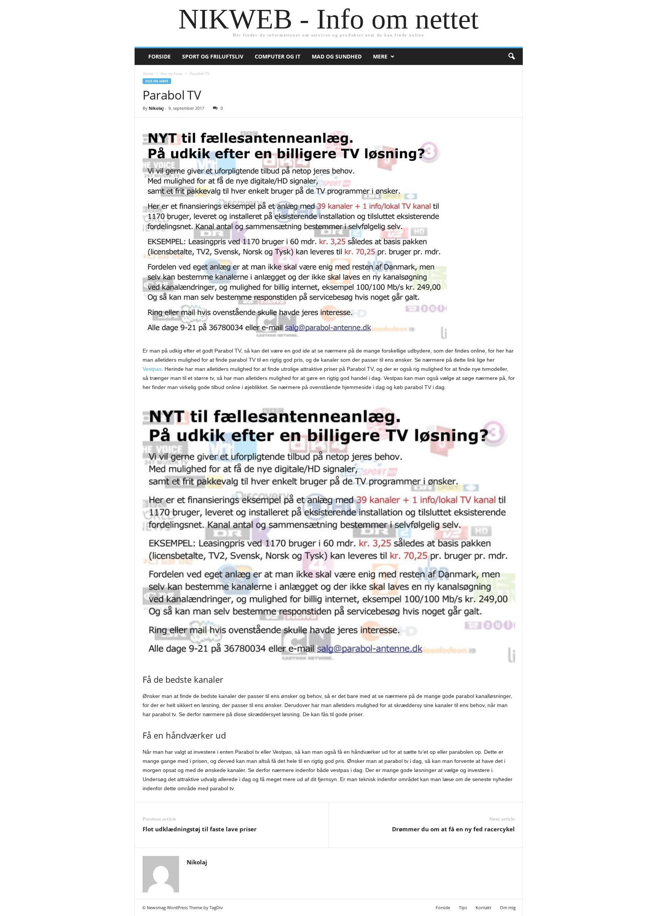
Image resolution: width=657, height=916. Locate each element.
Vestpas (152, 369)
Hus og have (171, 73)
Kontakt (483, 907)
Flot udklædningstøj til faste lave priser (200, 829)
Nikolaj (156, 108)
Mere (380, 56)
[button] (511, 56)
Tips (463, 907)
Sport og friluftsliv (212, 56)
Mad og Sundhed (337, 56)
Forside (159, 56)
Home (148, 73)
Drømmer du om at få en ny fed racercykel (453, 829)
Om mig (508, 907)
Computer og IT (277, 56)
